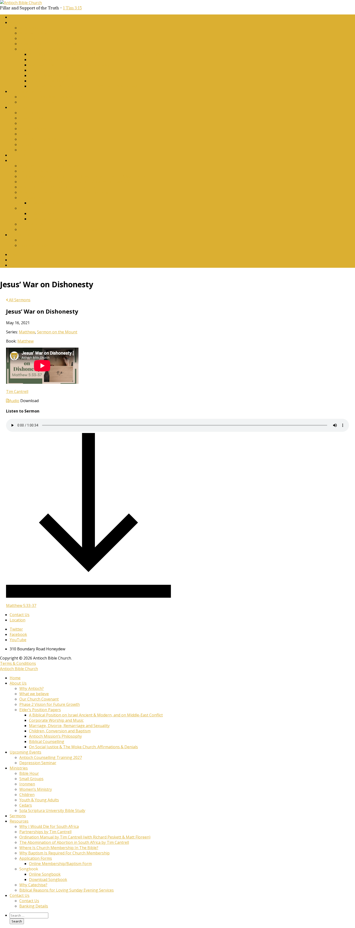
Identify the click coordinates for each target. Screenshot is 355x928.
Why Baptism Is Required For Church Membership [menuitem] (64, 853)
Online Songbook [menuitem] (45, 874)
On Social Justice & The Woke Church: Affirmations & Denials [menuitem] (83, 746)
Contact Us (19, 234)
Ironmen (27, 123)
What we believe (34, 33)
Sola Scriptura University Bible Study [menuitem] (52, 810)
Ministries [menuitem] (19, 768)
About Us (18, 22)
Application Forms (35, 197)
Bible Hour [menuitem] (29, 773)
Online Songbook (45, 213)
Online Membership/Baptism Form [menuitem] (60, 863)
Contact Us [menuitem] (19, 895)
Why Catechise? (33, 224)
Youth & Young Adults (39, 139)
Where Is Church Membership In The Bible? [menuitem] (58, 847)
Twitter (16, 254)
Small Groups (31, 118)
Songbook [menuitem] (28, 869)
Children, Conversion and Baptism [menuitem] (60, 731)
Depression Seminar (37, 102)
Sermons (18, 155)
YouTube (18, 265)
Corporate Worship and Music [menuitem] (56, 720)
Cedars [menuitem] (25, 805)
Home (15, 17)
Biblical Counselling (46, 80)
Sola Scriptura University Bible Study (52, 149)
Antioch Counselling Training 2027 (50, 96)
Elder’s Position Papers (40, 49)
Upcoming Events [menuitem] (25, 752)
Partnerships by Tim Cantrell (45, 171)
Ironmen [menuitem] (27, 784)
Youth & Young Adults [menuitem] (39, 800)
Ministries (19, 107)
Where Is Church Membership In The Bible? (58, 187)
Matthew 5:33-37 (21, 605)
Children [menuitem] (27, 794)
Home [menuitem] (15, 678)
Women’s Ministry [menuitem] (35, 789)
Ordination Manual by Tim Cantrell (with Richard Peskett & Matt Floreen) (84, 176)
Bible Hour (29, 112)
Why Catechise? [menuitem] (33, 884)
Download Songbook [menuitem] (48, 879)
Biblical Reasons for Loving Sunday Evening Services (66, 229)
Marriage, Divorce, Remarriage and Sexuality (69, 65)
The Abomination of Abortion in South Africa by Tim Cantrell (74, 181)
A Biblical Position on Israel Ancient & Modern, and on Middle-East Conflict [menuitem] (96, 715)
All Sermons (19, 299)
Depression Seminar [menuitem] (37, 762)
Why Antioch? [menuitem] (31, 688)
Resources (19, 160)
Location (17, 620)
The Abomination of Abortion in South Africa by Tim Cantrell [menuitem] (74, 842)
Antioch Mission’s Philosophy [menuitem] (55, 736)
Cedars (25, 144)
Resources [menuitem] (19, 821)
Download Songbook (48, 218)
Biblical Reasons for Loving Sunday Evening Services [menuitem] (66, 890)
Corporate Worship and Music (56, 59)
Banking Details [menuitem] (33, 906)
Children (27, 134)
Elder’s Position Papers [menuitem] (40, 709)
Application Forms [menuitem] (35, 858)
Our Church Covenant (39, 38)
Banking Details (33, 245)
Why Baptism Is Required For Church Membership (64, 192)
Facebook (18, 259)
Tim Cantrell (17, 391)
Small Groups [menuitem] (31, 778)
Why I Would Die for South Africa (49, 165)
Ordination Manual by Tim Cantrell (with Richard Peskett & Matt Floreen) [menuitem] (84, 837)
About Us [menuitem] (18, 683)
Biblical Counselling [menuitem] (46, 741)
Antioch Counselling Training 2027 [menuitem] (50, 757)
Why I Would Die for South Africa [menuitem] (49, 826)
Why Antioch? (31, 27)
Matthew (27, 332)
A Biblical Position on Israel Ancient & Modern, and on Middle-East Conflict (96, 54)
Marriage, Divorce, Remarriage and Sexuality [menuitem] (69, 725)
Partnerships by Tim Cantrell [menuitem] (45, 831)
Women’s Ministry (35, 128)
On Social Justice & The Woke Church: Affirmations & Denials (83, 86)
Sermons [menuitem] (18, 815)
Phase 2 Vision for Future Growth (49, 43)
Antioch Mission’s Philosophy (55, 75)
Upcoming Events (25, 91)
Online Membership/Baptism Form (60, 203)
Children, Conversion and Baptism (60, 70)
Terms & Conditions (18, 663)
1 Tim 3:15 (72, 8)
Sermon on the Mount (57, 332)
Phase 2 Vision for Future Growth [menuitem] (49, 704)
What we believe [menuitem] (34, 693)
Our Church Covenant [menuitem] (39, 699)
